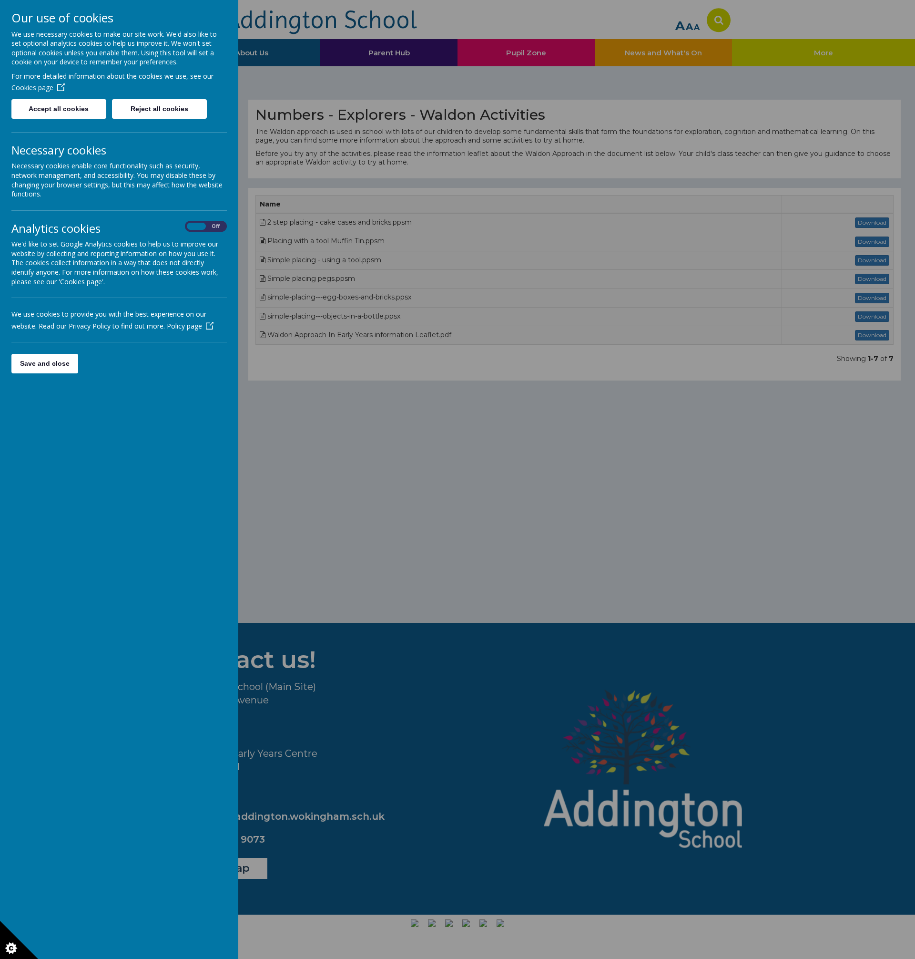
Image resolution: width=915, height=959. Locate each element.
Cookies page (32, 87)
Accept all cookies (59, 109)
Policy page (184, 325)
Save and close (45, 363)
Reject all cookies (159, 109)
